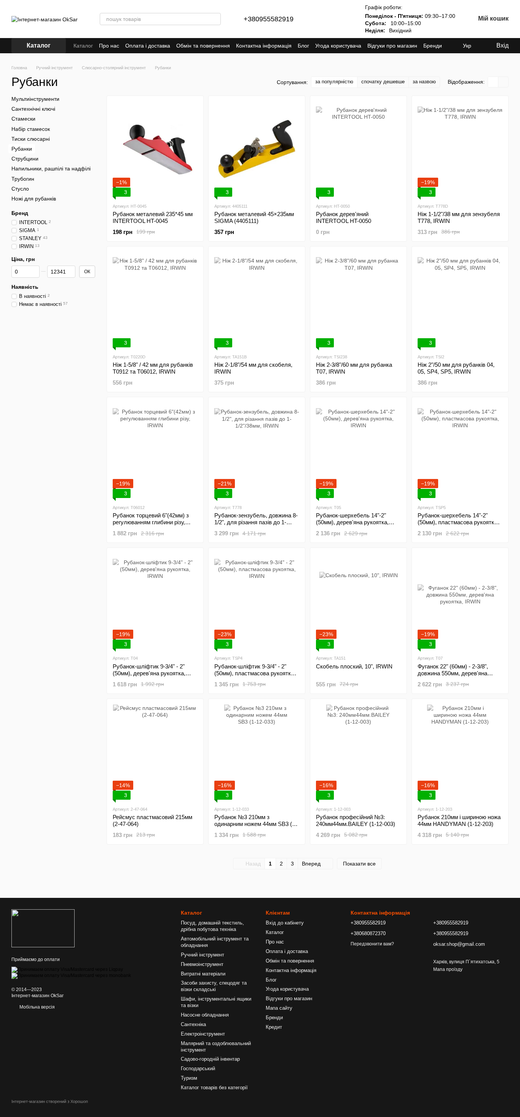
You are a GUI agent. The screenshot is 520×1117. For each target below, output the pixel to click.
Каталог (83, 46)
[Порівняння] (322, 19)
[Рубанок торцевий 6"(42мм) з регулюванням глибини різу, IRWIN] (155, 450)
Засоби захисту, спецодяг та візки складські (214, 986)
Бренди (432, 46)
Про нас (109, 46)
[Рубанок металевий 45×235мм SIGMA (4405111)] (256, 149)
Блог (303, 46)
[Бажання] (342, 19)
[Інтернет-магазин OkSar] (43, 928)
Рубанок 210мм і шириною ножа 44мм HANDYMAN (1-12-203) (459, 820)
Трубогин (22, 178)
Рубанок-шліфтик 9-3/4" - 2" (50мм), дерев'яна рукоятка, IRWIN (149, 673)
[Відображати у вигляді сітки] (493, 82)
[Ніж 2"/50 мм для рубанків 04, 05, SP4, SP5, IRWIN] (460, 299)
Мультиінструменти (35, 99)
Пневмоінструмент (202, 964)
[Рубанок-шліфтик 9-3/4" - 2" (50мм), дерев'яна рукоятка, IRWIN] (155, 601)
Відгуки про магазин (392, 46)
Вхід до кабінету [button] (285, 923)
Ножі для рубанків (33, 199)
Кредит (274, 1027)
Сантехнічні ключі (33, 109)
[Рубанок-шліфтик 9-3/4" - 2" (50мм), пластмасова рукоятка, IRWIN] (256, 601)
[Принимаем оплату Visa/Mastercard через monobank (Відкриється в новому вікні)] (71, 975)
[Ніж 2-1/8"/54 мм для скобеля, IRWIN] (256, 299)
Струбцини (24, 159)
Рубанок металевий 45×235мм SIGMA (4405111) (254, 217)
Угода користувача (338, 46)
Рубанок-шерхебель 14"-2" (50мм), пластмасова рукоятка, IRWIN (458, 522)
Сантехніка (193, 1024)
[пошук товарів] (215, 19)
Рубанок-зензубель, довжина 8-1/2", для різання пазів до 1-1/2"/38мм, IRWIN (256, 522)
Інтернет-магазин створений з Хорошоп (49, 1101)
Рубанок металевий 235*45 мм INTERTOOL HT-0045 (153, 217)
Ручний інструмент (202, 955)
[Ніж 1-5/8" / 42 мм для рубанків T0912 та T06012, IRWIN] (155, 299)
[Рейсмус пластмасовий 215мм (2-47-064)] (155, 752)
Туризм (189, 1078)
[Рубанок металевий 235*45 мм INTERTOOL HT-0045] (155, 149)
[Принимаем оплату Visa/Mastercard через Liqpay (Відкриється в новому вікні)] (67, 969)
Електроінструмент (203, 1034)
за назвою (424, 81)
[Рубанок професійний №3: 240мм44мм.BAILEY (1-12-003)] (358, 752)
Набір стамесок (30, 129)
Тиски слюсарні (30, 139)
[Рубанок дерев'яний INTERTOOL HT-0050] (358, 149)
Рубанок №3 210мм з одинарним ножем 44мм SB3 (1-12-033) (255, 824)
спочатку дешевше (383, 81)
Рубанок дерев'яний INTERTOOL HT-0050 (343, 217)
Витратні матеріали (203, 974)
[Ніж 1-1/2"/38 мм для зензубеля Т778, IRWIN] (460, 149)
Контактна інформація (264, 46)
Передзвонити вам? (372, 944)
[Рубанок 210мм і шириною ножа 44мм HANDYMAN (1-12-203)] (460, 752)
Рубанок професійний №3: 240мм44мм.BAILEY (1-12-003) (355, 820)
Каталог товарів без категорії (214, 1087)
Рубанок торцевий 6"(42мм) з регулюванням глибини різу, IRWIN (151, 522)
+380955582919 (268, 19)
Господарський (198, 1068)
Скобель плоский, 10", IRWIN (354, 666)
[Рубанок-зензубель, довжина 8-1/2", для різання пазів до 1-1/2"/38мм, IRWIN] (256, 450)
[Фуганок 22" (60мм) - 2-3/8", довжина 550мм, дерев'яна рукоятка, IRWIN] (460, 601)
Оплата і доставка (147, 46)
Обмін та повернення (203, 46)
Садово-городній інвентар (210, 1059)
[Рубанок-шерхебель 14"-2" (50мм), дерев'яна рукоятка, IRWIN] (358, 450)
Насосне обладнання (205, 1015)
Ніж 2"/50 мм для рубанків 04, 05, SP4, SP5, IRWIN (456, 368)
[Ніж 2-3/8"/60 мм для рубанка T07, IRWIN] (358, 299)
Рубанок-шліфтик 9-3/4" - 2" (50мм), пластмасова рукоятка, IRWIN (254, 673)
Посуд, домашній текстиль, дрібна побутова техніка (212, 926)
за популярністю (334, 81)
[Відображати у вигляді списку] (503, 82)
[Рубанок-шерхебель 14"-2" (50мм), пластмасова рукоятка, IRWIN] (460, 450)
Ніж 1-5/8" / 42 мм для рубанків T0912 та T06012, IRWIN (153, 368)
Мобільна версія (36, 1007)
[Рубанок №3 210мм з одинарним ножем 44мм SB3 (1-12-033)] (256, 752)
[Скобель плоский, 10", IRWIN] (358, 601)
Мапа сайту (279, 1008)
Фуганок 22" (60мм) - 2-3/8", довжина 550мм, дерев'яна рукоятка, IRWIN (453, 673)
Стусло (20, 188)
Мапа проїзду (448, 969)
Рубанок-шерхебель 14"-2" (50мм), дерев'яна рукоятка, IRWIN (352, 522)
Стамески (23, 119)
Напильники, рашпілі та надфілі (51, 168)
